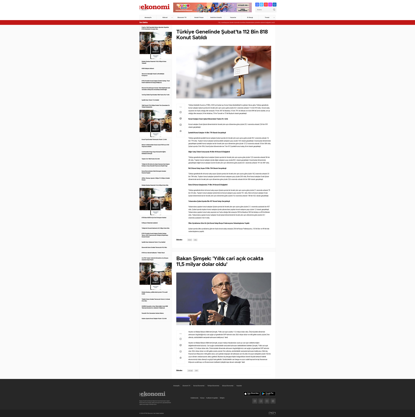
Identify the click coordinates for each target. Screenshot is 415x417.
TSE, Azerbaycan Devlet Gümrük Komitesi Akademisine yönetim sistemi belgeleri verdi (228, 22)
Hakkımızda (194, 398)
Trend (267, 17)
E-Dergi (250, 17)
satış (195, 240)
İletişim (222, 398)
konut (189, 240)
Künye (202, 398)
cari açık (190, 370)
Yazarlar (233, 17)
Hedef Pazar (199, 17)
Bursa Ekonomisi (198, 386)
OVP (196, 370)
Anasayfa (148, 17)
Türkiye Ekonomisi (213, 386)
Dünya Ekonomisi (227, 386)
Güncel (165, 17)
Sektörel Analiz (216, 17)
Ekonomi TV (182, 17)
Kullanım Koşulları (212, 398)
